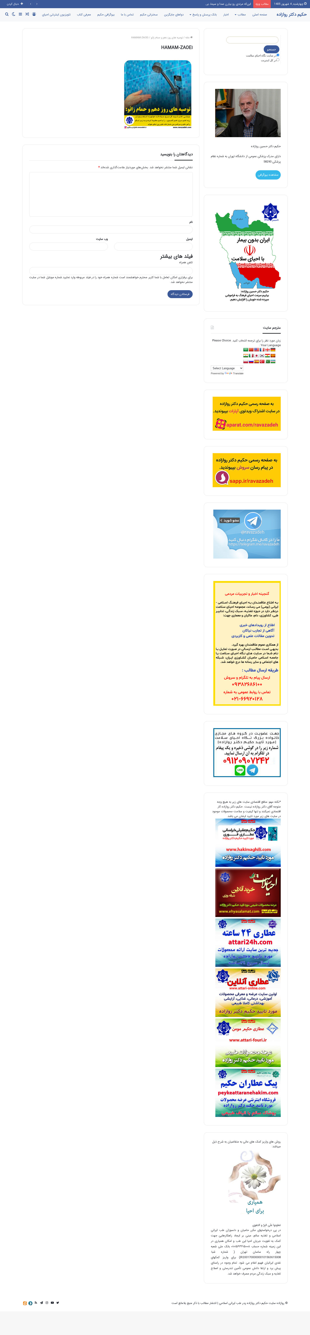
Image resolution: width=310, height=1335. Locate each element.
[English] (256, 350)
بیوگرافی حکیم (106, 14)
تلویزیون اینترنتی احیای (56, 14)
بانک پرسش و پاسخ (204, 14)
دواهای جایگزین (174, 14)
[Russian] (251, 362)
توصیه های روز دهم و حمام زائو (167, 38)
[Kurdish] (267, 356)
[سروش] (30, 1303)
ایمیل (189, 239)
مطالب (242, 14)
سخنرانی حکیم (149, 14)
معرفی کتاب (84, 14)
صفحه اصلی (259, 14)
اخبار (226, 14)
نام (191, 222)
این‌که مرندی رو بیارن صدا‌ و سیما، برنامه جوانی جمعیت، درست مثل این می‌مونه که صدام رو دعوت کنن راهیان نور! (182, 4)
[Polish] (245, 362)
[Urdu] (267, 362)
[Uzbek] (273, 362)
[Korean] (262, 356)
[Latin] (273, 356)
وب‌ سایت (102, 239)
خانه (187, 38)
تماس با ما (127, 14)
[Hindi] (245, 356)
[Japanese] (256, 356)
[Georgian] (267, 350)
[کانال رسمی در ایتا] (25, 1303)
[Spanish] (256, 362)
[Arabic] (245, 350)
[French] (262, 350)
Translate (238, 373)
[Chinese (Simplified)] (251, 350)
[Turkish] (262, 362)
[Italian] (251, 356)
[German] (273, 350)
